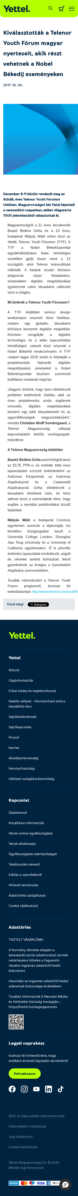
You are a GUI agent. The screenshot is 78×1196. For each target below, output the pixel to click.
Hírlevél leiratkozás (23, 885)
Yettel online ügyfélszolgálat (31, 833)
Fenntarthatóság (22, 768)
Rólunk (14, 670)
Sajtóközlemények (23, 716)
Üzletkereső (18, 812)
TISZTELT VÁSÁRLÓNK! (26, 939)
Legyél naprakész (26, 1043)
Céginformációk (21, 680)
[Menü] (72, 9)
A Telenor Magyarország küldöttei (35, 450)
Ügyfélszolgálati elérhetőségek (33, 854)
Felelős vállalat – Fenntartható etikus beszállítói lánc (37, 703)
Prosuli (14, 737)
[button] (65, 1185)
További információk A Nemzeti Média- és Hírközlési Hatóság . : (39, 1001)
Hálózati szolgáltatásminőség (31, 778)
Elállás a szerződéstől (25, 874)
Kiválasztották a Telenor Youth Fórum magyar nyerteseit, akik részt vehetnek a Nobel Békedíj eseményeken (37, 53)
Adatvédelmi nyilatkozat (28, 1126)
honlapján (50, 1001)
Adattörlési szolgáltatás (27, 895)
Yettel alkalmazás (22, 843)
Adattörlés (20, 927)
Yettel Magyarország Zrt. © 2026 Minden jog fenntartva (34, 1164)
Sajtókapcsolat (20, 727)
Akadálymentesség (23, 758)
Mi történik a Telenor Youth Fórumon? (39, 302)
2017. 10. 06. (13, 85)
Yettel (15, 657)
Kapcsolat (19, 800)
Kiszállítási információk (26, 823)
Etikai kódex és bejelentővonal (32, 691)
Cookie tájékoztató (23, 905)
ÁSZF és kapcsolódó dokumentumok (37, 1116)
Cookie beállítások (23, 1147)
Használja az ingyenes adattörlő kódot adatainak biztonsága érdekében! (38, 983)
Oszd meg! (15, 604)
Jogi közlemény (21, 1136)
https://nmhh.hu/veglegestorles (33, 1007)
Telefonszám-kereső (24, 864)
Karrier (14, 747)
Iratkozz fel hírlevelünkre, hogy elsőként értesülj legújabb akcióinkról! (38, 1058)
